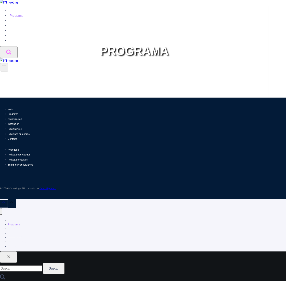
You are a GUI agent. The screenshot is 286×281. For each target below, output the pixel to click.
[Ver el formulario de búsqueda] (9, 52)
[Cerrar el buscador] (8, 257)
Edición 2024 (19, 30)
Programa (16, 15)
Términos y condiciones (20, 164)
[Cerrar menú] (1, 211)
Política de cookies (18, 159)
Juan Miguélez (47, 188)
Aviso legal (13, 149)
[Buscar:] (21, 268)
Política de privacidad (19, 154)
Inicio (13, 10)
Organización (19, 20)
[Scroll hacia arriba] (4, 203)
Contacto (16, 40)
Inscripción (17, 25)
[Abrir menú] (4, 67)
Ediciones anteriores (24, 35)
